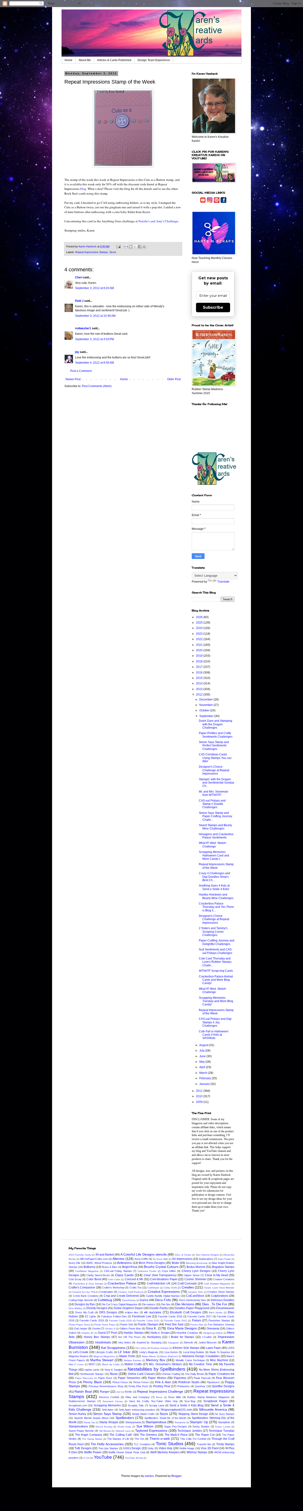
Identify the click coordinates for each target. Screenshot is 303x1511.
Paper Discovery (84, 1378)
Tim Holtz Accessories (107, 1444)
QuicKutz (200, 1386)
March (203, 1072)
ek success (152, 1312)
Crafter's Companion (82, 1287)
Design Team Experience (154, 60)
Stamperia (180, 1422)
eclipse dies (132, 1312)
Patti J (79, 301)
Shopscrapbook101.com (176, 1409)
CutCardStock (195, 1295)
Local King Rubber (193, 1352)
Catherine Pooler (147, 1271)
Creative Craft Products (130, 1292)
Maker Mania (149, 1356)
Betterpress (124, 1263)
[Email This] (126, 246)
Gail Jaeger (80, 1328)
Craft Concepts (187, 1283)
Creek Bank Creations (86, 1295)
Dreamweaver (225, 1308)
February (205, 1078)
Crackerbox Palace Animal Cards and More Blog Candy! (216, 980)
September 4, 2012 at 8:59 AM (94, 362)
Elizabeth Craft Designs (185, 1312)
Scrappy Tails (136, 1405)
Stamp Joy (89, 1422)
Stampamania (133, 1422)
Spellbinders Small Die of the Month (165, 1418)
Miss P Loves (76, 1364)
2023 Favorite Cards (80, 1254)
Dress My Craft (84, 1312)
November (206, 705)
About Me (85, 60)
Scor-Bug (189, 1401)
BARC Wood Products (99, 1262)
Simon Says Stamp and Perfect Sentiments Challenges (214, 745)
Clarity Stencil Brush (98, 1275)
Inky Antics (124, 1342)
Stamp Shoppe (108, 1422)
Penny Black (92, 1382)
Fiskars (196, 1320)
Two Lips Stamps (108, 1448)
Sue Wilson (145, 1426)
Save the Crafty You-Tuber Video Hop (153, 1401)
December (206, 699)
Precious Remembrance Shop (106, 1386)
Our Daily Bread (194, 1374)
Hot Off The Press (129, 1337)
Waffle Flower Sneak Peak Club (126, 1452)
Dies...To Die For (214, 1304)
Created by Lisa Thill (83, 1292)
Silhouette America (213, 1409)
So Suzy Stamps (224, 1414)
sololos (149, 1476)
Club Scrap (75, 1279)
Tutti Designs (83, 1448)
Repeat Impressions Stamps (91, 252)
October (204, 710)
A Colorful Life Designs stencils (143, 1254)
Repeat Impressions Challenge (160, 1391)
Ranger (105, 1391)
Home (68, 60)
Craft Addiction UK (158, 1283)
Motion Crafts (133, 1364)
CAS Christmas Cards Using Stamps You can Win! (215, 758)
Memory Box (155, 1360)
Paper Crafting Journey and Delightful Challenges (216, 942)
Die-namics (148, 1304)
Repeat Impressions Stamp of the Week (216, 866)
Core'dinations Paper (163, 1279)
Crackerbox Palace (122, 1283)
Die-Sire (165, 1304)
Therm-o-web (159, 1438)
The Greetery (148, 1434)
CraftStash (153, 1287)
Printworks (183, 1386)
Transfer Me (204, 1444)
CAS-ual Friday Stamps (118, 1271)
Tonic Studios (169, 1443)
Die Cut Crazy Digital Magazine (119, 1304)
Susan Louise (223, 1426)
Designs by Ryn (85, 1304)
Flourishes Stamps (219, 1320)
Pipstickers (213, 1382)
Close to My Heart (216, 1275)
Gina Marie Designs (182, 1328)
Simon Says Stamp (107, 1414)
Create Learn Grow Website (219, 1287)
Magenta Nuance (79, 1356)
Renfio (128, 1391)
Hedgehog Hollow (213, 1333)
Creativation (106, 1291)
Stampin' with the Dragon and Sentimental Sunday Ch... (216, 783)
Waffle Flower (93, 1452)
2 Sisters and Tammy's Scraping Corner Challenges (213, 932)
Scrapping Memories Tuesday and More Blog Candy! (216, 1001)
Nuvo (114, 1374)
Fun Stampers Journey (221, 1324)
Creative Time (195, 1292)
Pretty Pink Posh (138, 1386)
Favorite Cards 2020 (120, 1320)
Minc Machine (219, 1360)
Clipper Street (192, 1275)
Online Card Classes (141, 1374)
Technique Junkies (190, 1430)
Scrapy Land (156, 1405)
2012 (199, 694)
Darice (144, 1300)
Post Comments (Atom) (96, 386)
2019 (199, 655)
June (202, 1056)
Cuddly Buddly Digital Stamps (163, 1295)
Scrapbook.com (78, 1405)
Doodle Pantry (158, 1308)
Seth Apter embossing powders (137, 1409)
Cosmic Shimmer (195, 1279)
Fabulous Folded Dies (114, 1316)
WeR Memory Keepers (165, 1452)
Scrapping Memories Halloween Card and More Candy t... (214, 855)
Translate (223, 581)
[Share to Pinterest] (144, 246)
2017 (199, 667)
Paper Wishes (157, 1378)
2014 (199, 683)
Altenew (118, 1259)
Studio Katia (124, 1426)
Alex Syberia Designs (207, 1254)
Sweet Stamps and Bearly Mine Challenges (215, 827)
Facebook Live (141, 1316)
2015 (199, 678)
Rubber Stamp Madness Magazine (208, 1397)
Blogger (176, 1476)
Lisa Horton (171, 1352)
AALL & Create (183, 1254)
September (206, 716)
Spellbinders (125, 1418)
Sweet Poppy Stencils (81, 1430)
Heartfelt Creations (187, 1332)
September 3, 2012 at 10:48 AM (95, 315)
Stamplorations (78, 1426)
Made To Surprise (219, 1352)
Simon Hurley (77, 1414)
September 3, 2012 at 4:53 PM (94, 339)
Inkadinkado (103, 1342)
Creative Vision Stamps (220, 1291)
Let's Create (81, 1352)
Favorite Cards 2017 (199, 1316)
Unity (151, 1448)
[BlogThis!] (130, 246)
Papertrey (180, 1378)
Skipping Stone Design (193, 1414)
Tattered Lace (123, 1431)
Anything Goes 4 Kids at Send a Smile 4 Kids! (214, 887)
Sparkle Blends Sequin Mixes (91, 1418)
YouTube (103, 1457)
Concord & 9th (134, 1279)
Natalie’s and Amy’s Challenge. (158, 221)
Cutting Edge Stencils (81, 1300)
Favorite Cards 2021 (148, 1320)
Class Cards (124, 1275)
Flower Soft (126, 1324)
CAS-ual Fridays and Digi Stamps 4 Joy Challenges (215, 1022)
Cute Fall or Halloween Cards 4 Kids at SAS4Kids (213, 1035)
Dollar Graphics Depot (128, 1308)
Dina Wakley (75, 1308)
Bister (175, 1263)
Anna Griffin (141, 1258)
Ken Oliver (141, 1348)
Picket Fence (120, 1382)
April (202, 1067)
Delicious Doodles (222, 1300)
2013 (199, 689)
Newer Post (73, 379)
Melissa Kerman (132, 1360)
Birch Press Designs (152, 1263)
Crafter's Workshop (113, 1287)
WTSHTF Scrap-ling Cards (216, 970)
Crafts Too (135, 1287)
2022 (199, 639)
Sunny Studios (200, 1426)
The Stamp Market (92, 1439)
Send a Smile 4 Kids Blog (186, 1405)
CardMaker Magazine (87, 1271)
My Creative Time (200, 1364)
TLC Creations (142, 1444)
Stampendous (156, 1422)
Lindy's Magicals (148, 1352)
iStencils (188, 1342)
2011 (199, 1090)
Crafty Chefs (170, 1287)
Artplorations (206, 1258)
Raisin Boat (83, 1391)
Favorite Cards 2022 (175, 1320)
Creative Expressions (164, 1291)
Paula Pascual (202, 1378)
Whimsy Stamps (197, 1452)
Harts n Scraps (160, 1332)
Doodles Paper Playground (191, 1308)
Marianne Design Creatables (201, 1356)
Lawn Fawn (213, 1348)
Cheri (78, 277)
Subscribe (213, 307)
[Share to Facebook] (139, 246)
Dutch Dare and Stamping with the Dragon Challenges (215, 724)
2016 (199, 672)
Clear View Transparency (160, 1275)
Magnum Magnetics (104, 1356)
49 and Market (104, 1254)
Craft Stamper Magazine (217, 1283)
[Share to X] (135, 246)
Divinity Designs (96, 1308)
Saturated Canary (112, 1401)
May (202, 1061)
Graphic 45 (87, 1333)
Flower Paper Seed (79, 1324)
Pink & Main (163, 1382)
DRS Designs (108, 1312)
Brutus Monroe (196, 1267)
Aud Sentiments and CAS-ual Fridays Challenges (215, 951)
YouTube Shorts (134, 1458)
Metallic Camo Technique (190, 1360)
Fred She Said (174, 1324)
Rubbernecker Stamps (82, 1401)
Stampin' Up (199, 1422)
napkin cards (92, 1369)
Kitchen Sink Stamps (186, 1348)
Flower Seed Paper (105, 1324)
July (202, 1050)
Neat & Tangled (114, 1369)
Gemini (96, 1328)
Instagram (173, 1342)
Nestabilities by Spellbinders (156, 1369)
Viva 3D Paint (209, 1448)
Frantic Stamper (148, 1324)
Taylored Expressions (151, 1430)
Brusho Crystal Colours (161, 1267)
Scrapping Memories (107, 1405)
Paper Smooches (129, 1378)
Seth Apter (108, 1409)
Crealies (188, 1287)
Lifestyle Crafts (104, 1352)
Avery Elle (74, 1262)
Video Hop (165, 1448)
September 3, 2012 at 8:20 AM (94, 288)
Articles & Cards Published (114, 60)
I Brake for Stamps (181, 1337)
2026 (199, 617)
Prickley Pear (161, 1386)
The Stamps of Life (118, 1438)
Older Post (174, 379)
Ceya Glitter (169, 1271)
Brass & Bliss (109, 1267)
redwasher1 (83, 328)
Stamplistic (224, 1422)
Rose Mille (174, 1397)
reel (118, 1392)
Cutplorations (219, 1295)
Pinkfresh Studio (189, 1382)
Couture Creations (223, 1279)
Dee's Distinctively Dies (192, 1300)
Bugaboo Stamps (223, 1267)
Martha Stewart (101, 1360)
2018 (199, 661)
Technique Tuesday (221, 1430)
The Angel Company (88, 1434)
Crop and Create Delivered (121, 1295)
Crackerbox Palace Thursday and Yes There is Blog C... (216, 907)
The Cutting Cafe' (120, 1434)
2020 (199, 650)
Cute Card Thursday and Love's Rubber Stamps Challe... (215, 962)
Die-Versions (184, 1304)
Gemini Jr (110, 1328)
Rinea (159, 1397)
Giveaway (213, 1328)
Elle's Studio (216, 1312)
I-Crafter (207, 1337)
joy (77, 352)
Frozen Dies (196, 1324)
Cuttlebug (105, 1300)
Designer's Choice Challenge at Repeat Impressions (214, 770)
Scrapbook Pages (215, 1401)
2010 (199, 1096)
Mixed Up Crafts (111, 1364)
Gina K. (151, 1328)
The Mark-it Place (176, 1434)
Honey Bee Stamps (97, 1337)
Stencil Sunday (103, 1426)
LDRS (230, 1347)
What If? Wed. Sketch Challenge (212, 844)
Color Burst (93, 1279)
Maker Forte (127, 1356)
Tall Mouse (105, 1431)
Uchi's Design (132, 1448)
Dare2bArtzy (129, 1300)
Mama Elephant (169, 1356)
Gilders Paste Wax (130, 1328)
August (204, 1045)
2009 (199, 1102)
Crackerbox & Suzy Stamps (88, 1283)
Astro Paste (224, 1259)
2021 (199, 644)
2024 (199, 628)
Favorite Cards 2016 (170, 1316)
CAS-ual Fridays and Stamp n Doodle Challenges (212, 804)
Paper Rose (105, 1378)
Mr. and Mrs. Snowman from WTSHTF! (213, 793)
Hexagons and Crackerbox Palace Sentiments (216, 836)
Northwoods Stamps (92, 1374)
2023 (199, 633)
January (204, 1084)
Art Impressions (182, 1259)
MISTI (92, 1364)
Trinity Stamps (225, 1444)
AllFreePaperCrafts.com (94, 1258)
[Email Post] (118, 246)
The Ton (139, 1438)
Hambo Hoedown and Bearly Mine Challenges (216, 896)
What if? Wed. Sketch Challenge (212, 990)
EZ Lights (90, 1316)
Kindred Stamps (160, 1348)
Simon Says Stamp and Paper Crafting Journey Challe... (215, 816)
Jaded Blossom (208, 1342)
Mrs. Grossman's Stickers (165, 1364)
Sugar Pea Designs (175, 1426)
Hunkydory (154, 1337)
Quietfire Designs (223, 1386)
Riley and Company (137, 1397)
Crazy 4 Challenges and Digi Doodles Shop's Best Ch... (214, 877)
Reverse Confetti (109, 1397)
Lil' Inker (124, 1352)
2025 (199, 622)
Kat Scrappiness (113, 1348)
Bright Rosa (129, 1267)
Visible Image (186, 1448)
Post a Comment (81, 371)
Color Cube (114, 1279)
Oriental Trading (170, 1374)
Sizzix (112, 252)
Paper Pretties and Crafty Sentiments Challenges (215, 734)
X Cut (86, 1458)
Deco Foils (163, 1300)
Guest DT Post (107, 1332)
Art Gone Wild (160, 1259)
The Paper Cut (204, 1434)
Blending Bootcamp (197, 1263)
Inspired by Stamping (149, 1342)
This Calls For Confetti (193, 1438)
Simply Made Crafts (143, 1414)
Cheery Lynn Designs (196, 1271)
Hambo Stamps (133, 1332)
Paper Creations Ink (221, 1374)
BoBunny (89, 1267)
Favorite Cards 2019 (92, 1320)
